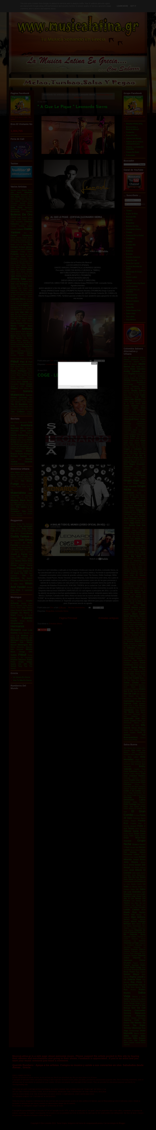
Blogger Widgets (80, 386)
